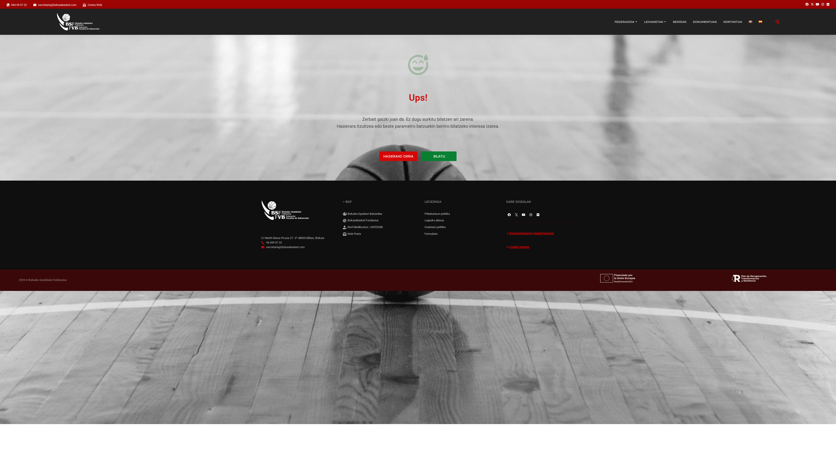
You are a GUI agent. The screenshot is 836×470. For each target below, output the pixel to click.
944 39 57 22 (19, 5)
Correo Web (95, 5)
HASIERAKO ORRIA (398, 156)
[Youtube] (524, 215)
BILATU (439, 156)
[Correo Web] (84, 5)
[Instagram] (531, 215)
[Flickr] (538, 215)
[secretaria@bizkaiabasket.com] (34, 5)
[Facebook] (509, 215)
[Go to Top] (827, 461)
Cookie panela (519, 247)
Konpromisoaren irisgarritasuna (531, 233)
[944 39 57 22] (8, 5)
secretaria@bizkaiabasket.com (57, 5)
